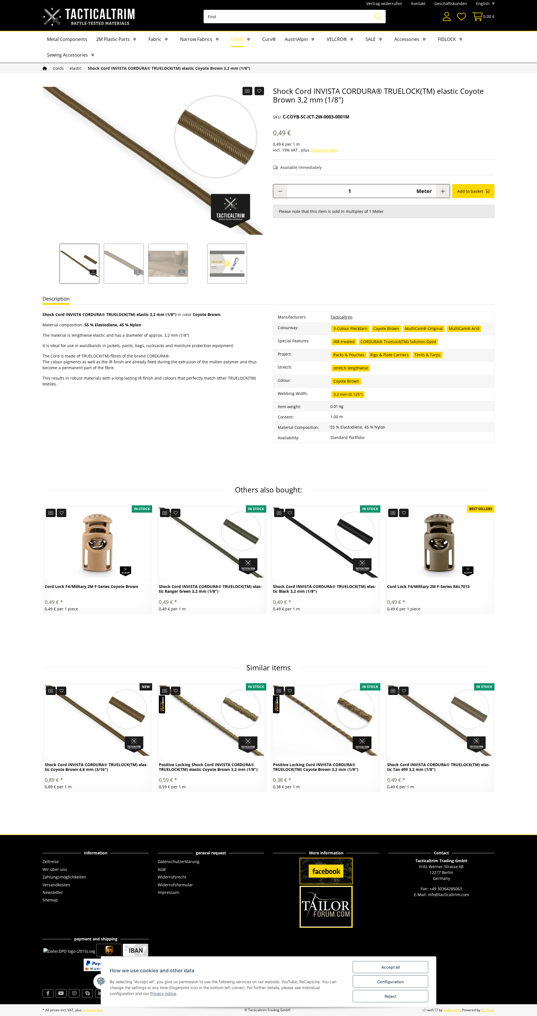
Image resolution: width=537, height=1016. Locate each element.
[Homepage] (45, 68)
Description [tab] (56, 298)
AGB (162, 869)
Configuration (390, 981)
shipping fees (93, 1010)
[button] (447, 16)
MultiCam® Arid (464, 328)
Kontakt (418, 3)
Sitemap (50, 900)
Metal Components (67, 39)
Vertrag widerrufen (384, 3)
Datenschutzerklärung (178, 861)
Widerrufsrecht (172, 877)
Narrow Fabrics (196, 39)
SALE (371, 39)
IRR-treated (344, 341)
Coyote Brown (386, 328)
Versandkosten (56, 884)
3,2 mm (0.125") (347, 394)
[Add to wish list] (259, 91)
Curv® (269, 39)
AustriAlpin (296, 39)
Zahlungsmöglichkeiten (64, 877)
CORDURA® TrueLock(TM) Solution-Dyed (398, 341)
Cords (237, 39)
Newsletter (53, 892)
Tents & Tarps (427, 354)
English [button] (483, 3)
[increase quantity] (443, 191)
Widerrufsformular (175, 884)
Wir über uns (55, 869)
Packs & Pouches (348, 354)
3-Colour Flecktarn (350, 328)
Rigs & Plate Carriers (389, 354)
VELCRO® (337, 39)
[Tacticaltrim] (89, 16)
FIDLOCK (447, 39)
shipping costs (324, 150)
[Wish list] (461, 16)
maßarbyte (451, 1010)
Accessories (406, 39)
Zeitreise (51, 861)
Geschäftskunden (450, 3)
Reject (390, 996)
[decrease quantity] (280, 191)
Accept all (390, 967)
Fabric (155, 39)
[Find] (377, 16)
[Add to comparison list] (247, 91)
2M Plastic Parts (113, 39)
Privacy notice (163, 993)
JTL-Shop (487, 1010)
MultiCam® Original (424, 328)
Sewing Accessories (67, 55)
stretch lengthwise (350, 368)
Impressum (168, 892)
